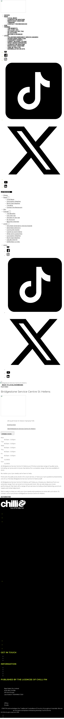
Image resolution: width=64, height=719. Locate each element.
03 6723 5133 (11, 425)
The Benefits (13, 28)
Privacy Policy (8, 668)
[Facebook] (6, 56)
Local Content (9, 676)
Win (5, 25)
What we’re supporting (17, 43)
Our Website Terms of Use (13, 674)
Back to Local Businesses (12, 385)
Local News (12, 18)
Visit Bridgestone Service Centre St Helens (21, 429)
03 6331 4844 (13, 703)
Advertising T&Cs (9, 672)
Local (6, 35)
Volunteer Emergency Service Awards (23, 37)
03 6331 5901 (13, 705)
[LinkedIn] (5, 187)
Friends (7, 27)
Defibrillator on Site (16, 49)
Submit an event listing (17, 41)
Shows (7, 15)
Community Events (15, 40)
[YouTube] (6, 183)
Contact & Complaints (11, 656)
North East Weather (16, 21)
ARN (5, 715)
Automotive (6, 497)
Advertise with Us (10, 658)
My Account (12, 32)
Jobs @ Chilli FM (14, 47)
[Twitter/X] (33, 179)
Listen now (5, 192)
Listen (5, 245)
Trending (11, 22)
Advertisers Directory (17, 38)
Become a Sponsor (15, 34)
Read (6, 16)
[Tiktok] (33, 120)
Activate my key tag (16, 31)
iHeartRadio (7, 717)
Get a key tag (13, 30)
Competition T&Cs (10, 670)
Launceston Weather (16, 19)
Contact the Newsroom (17, 24)
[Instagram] (5, 60)
